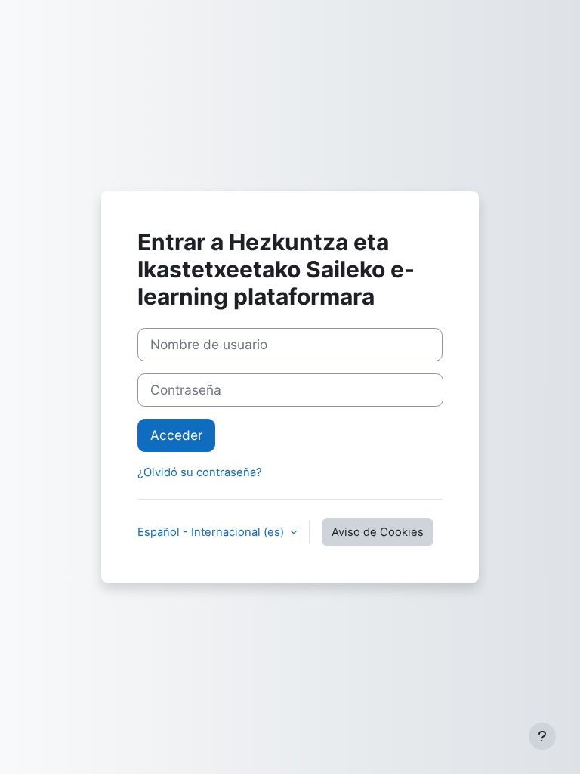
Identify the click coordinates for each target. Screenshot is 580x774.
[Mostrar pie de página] (542, 736)
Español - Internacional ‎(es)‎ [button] (212, 532)
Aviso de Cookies (378, 532)
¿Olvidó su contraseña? (199, 472)
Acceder (176, 435)
